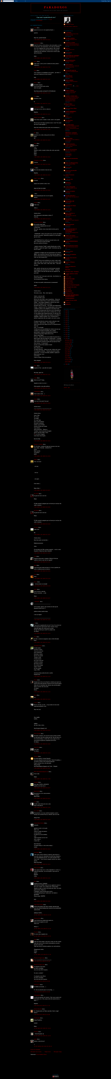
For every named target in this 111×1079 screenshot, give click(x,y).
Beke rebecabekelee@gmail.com (41, 771)
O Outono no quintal (69, 61)
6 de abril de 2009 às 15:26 (42, 753)
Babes (35, 365)
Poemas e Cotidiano (38, 222)
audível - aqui (67, 387)
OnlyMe (35, 202)
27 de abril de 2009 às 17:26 (42, 954)
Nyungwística (68, 218)
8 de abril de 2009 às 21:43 (42, 878)
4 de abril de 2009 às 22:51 (42, 571)
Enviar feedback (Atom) (41, 1054)
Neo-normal (68, 289)
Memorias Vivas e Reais (71, 108)
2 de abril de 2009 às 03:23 (42, 39)
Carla (35, 96)
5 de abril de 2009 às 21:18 (42, 676)
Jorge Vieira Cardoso (38, 904)
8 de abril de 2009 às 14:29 (42, 819)
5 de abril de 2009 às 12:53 (42, 619)
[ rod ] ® (36, 702)
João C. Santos (37, 178)
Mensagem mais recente (36, 1051)
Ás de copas (68, 276)
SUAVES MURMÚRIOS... (71, 111)
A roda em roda (69, 179)
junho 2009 (67, 351)
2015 (66, 326)
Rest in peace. (68, 171)
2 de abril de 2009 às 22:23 (42, 209)
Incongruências (68, 117)
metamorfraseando (69, 224)
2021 (66, 314)
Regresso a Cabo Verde (70, 150)
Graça (35, 27)
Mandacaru (68, 182)
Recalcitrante (68, 167)
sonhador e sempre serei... (71, 96)
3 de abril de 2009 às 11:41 (42, 374)
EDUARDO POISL (38, 645)
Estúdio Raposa (69, 64)
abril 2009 (67, 355)
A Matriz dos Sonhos (70, 235)
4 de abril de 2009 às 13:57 (42, 534)
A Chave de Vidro (69, 293)
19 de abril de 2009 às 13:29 (42, 928)
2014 (66, 328)
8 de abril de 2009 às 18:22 (42, 864)
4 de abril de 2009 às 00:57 (42, 490)
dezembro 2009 (68, 340)
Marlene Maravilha (38, 1009)
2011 (66, 334)
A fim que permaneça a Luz (71, 39)
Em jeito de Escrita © (70, 195)
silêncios (67, 242)
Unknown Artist (37, 918)
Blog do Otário (68, 104)
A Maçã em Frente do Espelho (72, 285)
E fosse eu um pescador (71, 170)
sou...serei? (36, 810)
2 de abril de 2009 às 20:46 (42, 190)
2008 (66, 364)
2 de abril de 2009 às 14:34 (42, 103)
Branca (35, 581)
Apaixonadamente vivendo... (72, 245)
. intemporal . (37, 601)
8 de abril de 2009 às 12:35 (42, 807)
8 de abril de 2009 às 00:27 (42, 787)
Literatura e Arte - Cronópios (72, 271)
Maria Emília (36, 791)
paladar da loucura (69, 174)
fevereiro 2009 (68, 359)
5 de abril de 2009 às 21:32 (42, 691)
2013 (66, 330)
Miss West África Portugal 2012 (71, 232)
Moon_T (36, 82)
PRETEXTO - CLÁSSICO (71, 132)
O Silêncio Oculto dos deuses (71, 81)
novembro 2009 (68, 342)
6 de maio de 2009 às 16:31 (42, 981)
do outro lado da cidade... (70, 164)
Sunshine (36, 782)
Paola (35, 70)
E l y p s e (67, 302)
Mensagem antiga (58, 1051)
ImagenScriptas (69, 281)
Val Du (35, 589)
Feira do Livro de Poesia (71, 149)
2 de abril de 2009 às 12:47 (42, 79)
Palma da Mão (37, 867)
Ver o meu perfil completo (70, 26)
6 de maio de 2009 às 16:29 (42, 961)
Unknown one (37, 984)
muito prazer (68, 225)
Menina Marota (68, 75)
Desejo (66, 263)
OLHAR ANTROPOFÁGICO (71, 241)
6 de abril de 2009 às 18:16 (42, 768)
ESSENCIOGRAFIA (69, 298)
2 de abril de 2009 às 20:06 (42, 164)
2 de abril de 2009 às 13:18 (42, 93)
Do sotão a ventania (70, 38)
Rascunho (67, 269)
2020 (66, 316)
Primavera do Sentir (69, 112)
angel (35, 939)
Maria (35, 565)
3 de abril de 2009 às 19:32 (42, 440)
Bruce (35, 695)
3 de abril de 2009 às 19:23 (42, 409)
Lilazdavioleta (37, 1018)
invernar (67, 176)
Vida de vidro (68, 208)
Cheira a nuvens (69, 251)
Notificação (67, 192)
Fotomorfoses (68, 52)
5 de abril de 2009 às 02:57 (42, 598)
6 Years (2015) (68, 155)
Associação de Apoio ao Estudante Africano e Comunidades (71, 230)
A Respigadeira (37, 107)
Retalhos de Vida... (69, 77)
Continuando (68, 154)
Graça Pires (36, 747)
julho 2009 (67, 350)
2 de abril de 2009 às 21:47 (42, 199)
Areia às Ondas (68, 138)
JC (34, 623)
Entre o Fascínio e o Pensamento (70, 214)
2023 (66, 311)
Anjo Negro (36, 852)
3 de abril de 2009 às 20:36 (42, 456)
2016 (66, 324)
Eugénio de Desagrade (70, 105)
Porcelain (36, 932)
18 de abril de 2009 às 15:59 (42, 915)
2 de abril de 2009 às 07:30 (42, 67)
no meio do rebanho (70, 191)
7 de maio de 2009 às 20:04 (42, 991)
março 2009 (67, 357)
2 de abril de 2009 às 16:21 (42, 114)
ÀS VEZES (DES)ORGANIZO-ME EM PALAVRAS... (72, 295)
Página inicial (48, 1051)
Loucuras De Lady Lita (70, 70)
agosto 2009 (68, 348)
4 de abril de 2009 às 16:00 (42, 553)
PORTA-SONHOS (69, 80)
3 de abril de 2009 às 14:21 (42, 388)
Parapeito (36, 1031)
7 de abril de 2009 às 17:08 (42, 778)
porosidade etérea (69, 124)
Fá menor (36, 527)
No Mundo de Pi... (69, 283)
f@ (34, 167)
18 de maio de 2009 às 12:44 (42, 1035)
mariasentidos (68, 84)
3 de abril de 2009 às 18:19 (42, 395)
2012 (66, 332)
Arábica (35, 459)
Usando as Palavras (70, 262)
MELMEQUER (68, 291)
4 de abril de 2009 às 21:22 (42, 562)
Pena (35, 881)
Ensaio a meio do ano (69, 49)
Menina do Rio (37, 43)
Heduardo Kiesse (69, 24)
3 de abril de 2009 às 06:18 (42, 362)
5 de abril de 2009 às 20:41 (42, 642)
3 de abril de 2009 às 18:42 (42, 403)
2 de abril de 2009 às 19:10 (42, 157)
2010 (66, 336)
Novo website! (68, 183)
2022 (66, 312)
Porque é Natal (68, 210)
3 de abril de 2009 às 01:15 (42, 287)
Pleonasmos (39, 20)
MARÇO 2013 (68, 202)
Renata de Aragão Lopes (39, 957)
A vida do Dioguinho (70, 186)
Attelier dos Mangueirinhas (71, 162)
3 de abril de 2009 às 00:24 (42, 218)
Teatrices (67, 48)
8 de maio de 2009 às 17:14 (42, 1005)
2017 (66, 322)
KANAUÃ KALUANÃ (69, 278)
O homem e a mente (38, 160)
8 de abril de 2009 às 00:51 (42, 798)
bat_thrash (36, 493)
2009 (66, 338)
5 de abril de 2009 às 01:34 (42, 578)
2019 (66, 318)
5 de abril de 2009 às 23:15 (42, 699)
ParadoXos (55, 7)
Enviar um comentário (35, 1049)
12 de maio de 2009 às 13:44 (42, 1028)
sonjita (35, 377)
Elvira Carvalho (37, 733)
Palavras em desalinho (70, 254)
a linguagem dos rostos (70, 287)
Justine (35, 399)
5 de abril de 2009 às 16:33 (42, 633)
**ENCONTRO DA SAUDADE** (72, 55)
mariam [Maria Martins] (39, 823)
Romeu (35, 680)
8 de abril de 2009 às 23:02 (42, 901)
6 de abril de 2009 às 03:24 (42, 730)
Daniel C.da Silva (38, 117)
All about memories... (70, 144)
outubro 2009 (68, 344)
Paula (35, 143)
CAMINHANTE (37, 391)
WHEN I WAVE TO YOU (70, 57)
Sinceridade (67, 121)
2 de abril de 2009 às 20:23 (42, 175)
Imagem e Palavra (69, 90)
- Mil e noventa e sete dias (70, 215)
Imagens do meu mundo (71, 300)
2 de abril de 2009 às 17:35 (42, 129)
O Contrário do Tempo (70, 205)
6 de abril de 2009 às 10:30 (42, 744)
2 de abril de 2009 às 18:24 (42, 140)
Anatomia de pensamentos (71, 158)
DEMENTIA (68, 304)
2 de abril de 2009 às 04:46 (42, 58)
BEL (35, 132)
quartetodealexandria (70, 60)
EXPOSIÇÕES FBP (69, 201)
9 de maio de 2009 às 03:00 (42, 1014)
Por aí (66, 116)
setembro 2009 (68, 346)
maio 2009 (67, 353)
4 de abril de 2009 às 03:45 (42, 507)
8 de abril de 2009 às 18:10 (42, 849)
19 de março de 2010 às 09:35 (43, 1046)
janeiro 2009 (68, 361)
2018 (66, 320)
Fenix (35, 574)
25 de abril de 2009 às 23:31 (42, 936)
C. (65, 159)
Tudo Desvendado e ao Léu (71, 188)
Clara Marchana (69, 120)
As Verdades (68, 32)
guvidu (35, 61)
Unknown (36, 756)
